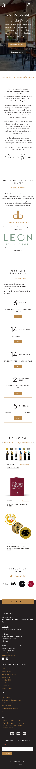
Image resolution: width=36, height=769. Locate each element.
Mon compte (6, 697)
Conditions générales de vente (11, 700)
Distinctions (25, 464)
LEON (5, 725)
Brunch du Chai (6, 671)
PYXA (20, 765)
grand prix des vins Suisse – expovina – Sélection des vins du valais (18, 548)
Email (4, 745)
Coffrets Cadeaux (16, 725)
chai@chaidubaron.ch (8, 653)
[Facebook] (3, 658)
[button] (18, 316)
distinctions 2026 (13, 468)
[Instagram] (6, 658)
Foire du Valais (6, 686)
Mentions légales (7, 706)
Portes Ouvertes (7, 688)
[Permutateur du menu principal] (32, 5)
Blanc (12, 720)
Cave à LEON (6, 669)
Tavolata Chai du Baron (9, 674)
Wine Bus (4, 683)
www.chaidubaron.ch (8, 655)
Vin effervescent (8, 723)
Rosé (19, 720)
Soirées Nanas (6, 677)
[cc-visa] (18, 733)
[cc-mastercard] (12, 733)
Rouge (5, 720)
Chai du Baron (22, 723)
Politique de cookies (8, 703)
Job (3, 711)
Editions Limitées (8, 728)
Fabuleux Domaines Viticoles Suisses (17, 505)
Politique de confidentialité (10, 708)
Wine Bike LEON (6, 680)
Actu (20, 464)
